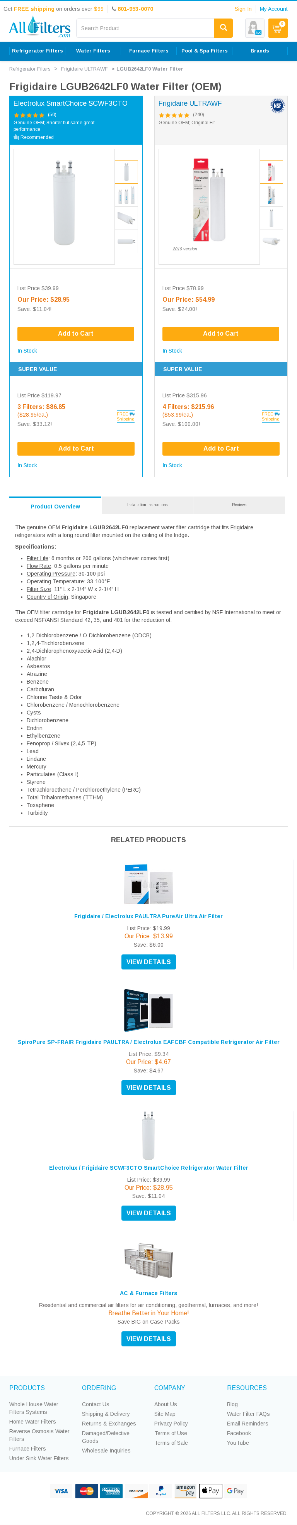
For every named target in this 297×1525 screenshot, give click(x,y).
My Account (274, 9)
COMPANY (169, 1388)
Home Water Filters (32, 1422)
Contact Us (95, 1404)
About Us (165, 1404)
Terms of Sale (171, 1443)
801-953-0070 (135, 9)
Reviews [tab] (239, 505)
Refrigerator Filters (30, 69)
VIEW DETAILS (148, 962)
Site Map (165, 1414)
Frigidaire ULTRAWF (84, 69)
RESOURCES (247, 1388)
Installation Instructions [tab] (147, 505)
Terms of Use (170, 1433)
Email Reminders (247, 1423)
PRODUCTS (27, 1388)
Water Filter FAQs (248, 1414)
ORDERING (99, 1388)
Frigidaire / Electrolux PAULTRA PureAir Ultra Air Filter (148, 916)
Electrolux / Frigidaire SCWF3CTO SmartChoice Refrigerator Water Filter (148, 1168)
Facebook (239, 1433)
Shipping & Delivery (106, 1414)
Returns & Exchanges (109, 1423)
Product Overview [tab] (55, 506)
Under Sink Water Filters (39, 1458)
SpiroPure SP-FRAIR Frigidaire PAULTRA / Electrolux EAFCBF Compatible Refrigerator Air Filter (149, 1042)
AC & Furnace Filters (149, 1293)
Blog (232, 1404)
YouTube (238, 1443)
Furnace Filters (27, 1449)
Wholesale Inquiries (106, 1450)
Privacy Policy (171, 1423)
